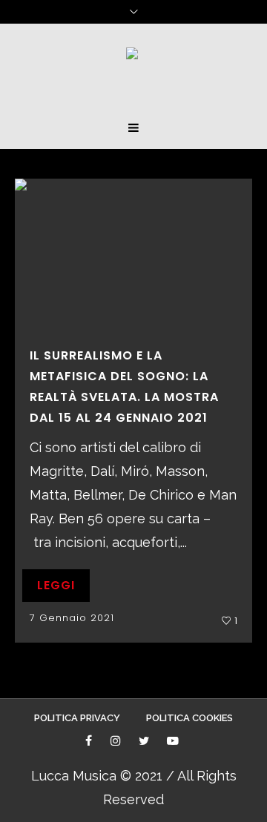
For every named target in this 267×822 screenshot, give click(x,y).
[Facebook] (90, 742)
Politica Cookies (189, 717)
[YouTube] (174, 742)
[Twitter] (145, 742)
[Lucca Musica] (132, 59)
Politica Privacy (77, 717)
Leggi (56, 585)
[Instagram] (117, 742)
